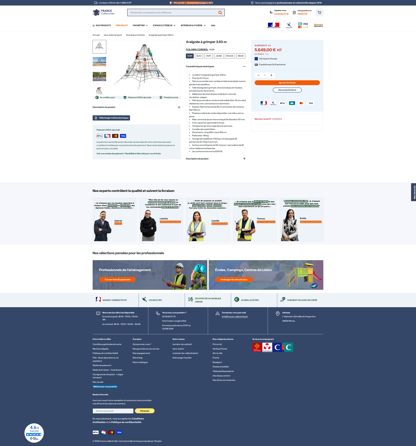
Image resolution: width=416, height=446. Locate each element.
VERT (208, 56)
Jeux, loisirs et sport (113, 35)
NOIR (189, 56)
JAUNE (218, 56)
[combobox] (176, 12)
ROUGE (230, 56)
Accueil (96, 35)
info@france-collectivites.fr (235, 316)
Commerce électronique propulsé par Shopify (140, 441)
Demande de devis (287, 90)
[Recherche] (220, 12)
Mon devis (414, 192)
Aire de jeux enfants (135, 35)
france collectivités (109, 441)
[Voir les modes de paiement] (294, 23)
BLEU (199, 56)
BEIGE (241, 56)
